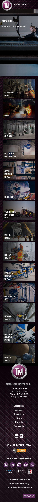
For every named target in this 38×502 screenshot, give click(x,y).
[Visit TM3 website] (12, 464)
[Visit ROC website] (9, 471)
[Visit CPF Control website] (30, 471)
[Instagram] (21, 436)
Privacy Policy (14, 484)
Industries (19, 414)
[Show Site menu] (35, 4)
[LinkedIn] (16, 436)
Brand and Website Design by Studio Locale (19, 487)
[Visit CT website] (19, 464)
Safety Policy (24, 484)
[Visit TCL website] (32, 464)
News (19, 418)
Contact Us (19, 426)
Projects (19, 422)
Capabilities (19, 405)
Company (19, 410)
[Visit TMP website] (25, 464)
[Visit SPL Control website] (21, 471)
